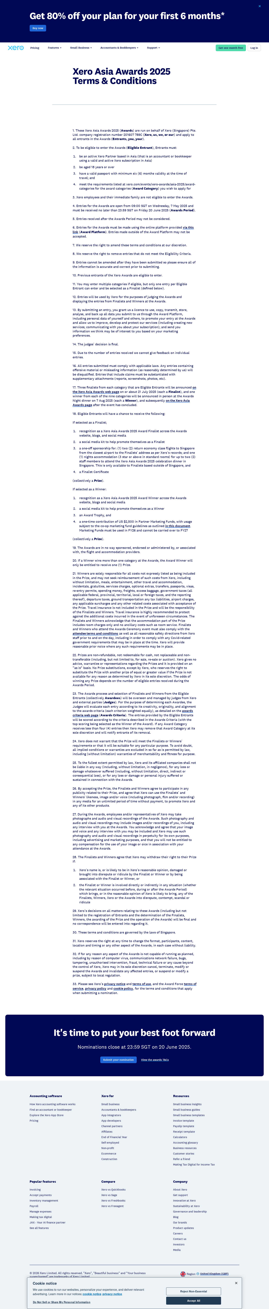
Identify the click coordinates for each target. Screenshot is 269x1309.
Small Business (79, 48)
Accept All (193, 1300)
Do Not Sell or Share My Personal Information (61, 1302)
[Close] (236, 1283)
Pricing (34, 48)
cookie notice (92, 1294)
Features (53, 48)
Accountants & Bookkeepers (118, 48)
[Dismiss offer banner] (260, 6)
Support (152, 48)
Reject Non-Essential (193, 1291)
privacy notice (112, 1294)
